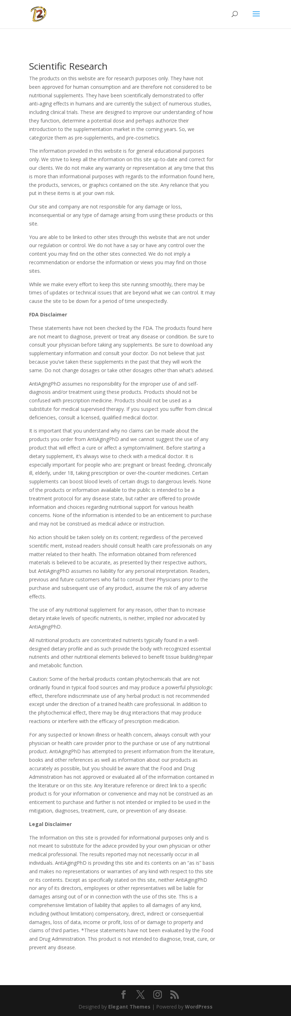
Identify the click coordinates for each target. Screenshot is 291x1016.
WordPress (199, 1006)
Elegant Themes (129, 1006)
